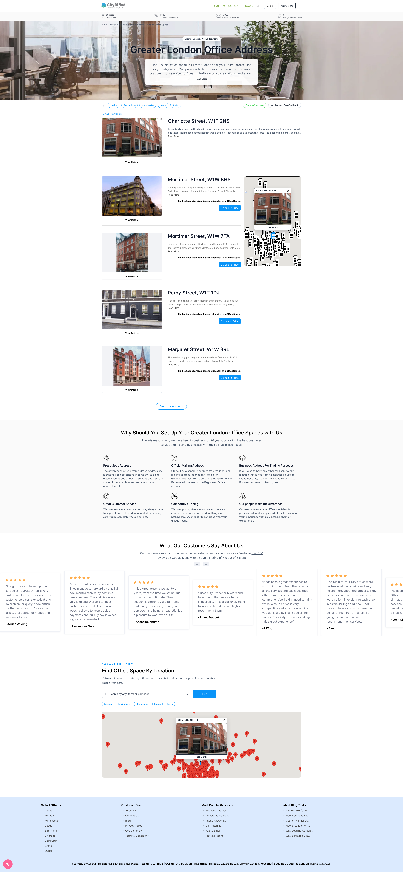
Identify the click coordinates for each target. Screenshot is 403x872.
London (113, 105)
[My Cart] (257, 5)
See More (273, 227)
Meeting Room (214, 835)
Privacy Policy (133, 825)
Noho (131, 24)
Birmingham (129, 105)
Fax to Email (213, 830)
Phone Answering (216, 820)
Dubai (48, 850)
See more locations (171, 406)
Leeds (163, 105)
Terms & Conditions (137, 835)
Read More (201, 79)
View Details (132, 162)
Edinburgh (51, 840)
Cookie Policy (133, 830)
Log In (270, 5)
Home (104, 24)
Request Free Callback (286, 105)
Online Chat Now (255, 105)
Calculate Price (230, 208)
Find (204, 694)
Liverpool (50, 835)
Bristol (175, 105)
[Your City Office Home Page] (113, 6)
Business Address (216, 810)
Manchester (148, 105)
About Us (130, 810)
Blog (128, 820)
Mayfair (49, 815)
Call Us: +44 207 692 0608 (233, 6)
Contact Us (287, 5)
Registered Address (217, 815)
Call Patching (213, 825)
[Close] (288, 190)
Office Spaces (117, 24)
